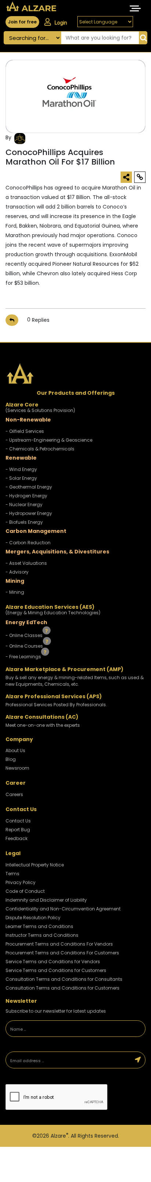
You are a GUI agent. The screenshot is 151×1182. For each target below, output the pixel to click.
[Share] (126, 177)
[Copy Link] (140, 177)
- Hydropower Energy (28, 513)
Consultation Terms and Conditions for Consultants (63, 979)
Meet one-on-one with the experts (42, 725)
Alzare (59, 1135)
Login (61, 23)
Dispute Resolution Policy (32, 917)
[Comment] (11, 320)
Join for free (22, 22)
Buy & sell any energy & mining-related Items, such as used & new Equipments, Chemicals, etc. (74, 680)
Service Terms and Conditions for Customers (55, 970)
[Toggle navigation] (135, 8)
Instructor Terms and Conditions (41, 935)
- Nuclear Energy (24, 504)
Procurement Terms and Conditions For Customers (62, 953)
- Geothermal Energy (28, 487)
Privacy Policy (20, 882)
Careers (14, 794)
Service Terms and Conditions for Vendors (52, 961)
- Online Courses (24, 646)
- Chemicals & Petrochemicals (39, 449)
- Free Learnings (23, 656)
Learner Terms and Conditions (39, 926)
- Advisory (17, 572)
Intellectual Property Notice (34, 865)
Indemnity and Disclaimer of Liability (46, 900)
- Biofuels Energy (24, 522)
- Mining (14, 592)
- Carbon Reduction (28, 543)
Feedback (16, 838)
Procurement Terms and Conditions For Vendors (59, 944)
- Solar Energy (21, 478)
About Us (15, 750)
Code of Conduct (25, 891)
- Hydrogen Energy (26, 496)
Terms (12, 873)
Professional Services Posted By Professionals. (56, 705)
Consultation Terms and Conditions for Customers (62, 988)
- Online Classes (24, 635)
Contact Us (18, 821)
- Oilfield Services (24, 431)
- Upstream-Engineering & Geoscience (48, 440)
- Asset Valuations (26, 563)
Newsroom (17, 768)
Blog (10, 759)
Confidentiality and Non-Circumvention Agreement (63, 909)
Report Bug (17, 829)
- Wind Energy (21, 469)
